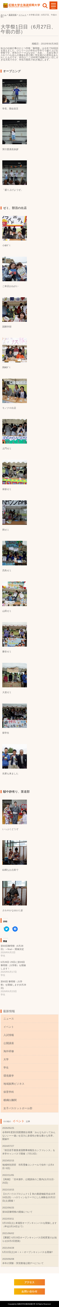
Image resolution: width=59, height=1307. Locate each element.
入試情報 (8, 1035)
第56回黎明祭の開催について (17, 1212)
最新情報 (9, 1011)
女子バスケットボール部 (17, 1108)
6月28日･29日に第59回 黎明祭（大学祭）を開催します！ (13, 965)
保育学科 (8, 1092)
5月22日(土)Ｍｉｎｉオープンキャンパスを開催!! (27, 1252)
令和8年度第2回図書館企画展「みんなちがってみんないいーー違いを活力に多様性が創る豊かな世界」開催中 (28, 1135)
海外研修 (8, 1051)
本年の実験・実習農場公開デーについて (23, 1263)
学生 (6, 1067)
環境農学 (8, 1075)
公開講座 (8, 1043)
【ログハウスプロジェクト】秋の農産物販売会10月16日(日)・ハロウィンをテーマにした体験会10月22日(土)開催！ (28, 1197)
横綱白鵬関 (10, 1100)
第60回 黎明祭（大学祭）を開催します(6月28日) (13, 984)
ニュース (8, 1018)
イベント (8, 1026)
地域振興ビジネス (13, 1083)
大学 (6, 1059)
